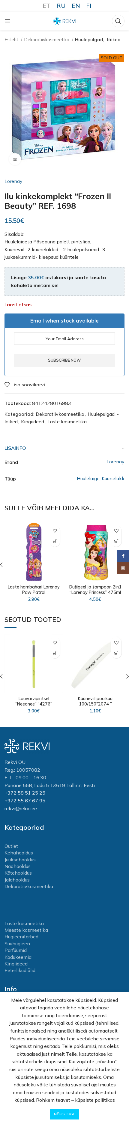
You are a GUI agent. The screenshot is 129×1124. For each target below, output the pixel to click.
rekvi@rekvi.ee (20, 808)
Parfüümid (15, 950)
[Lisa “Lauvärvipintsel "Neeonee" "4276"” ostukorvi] (55, 653)
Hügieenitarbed (21, 937)
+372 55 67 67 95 (24, 801)
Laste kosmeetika (67, 421)
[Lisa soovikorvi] (55, 531)
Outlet (11, 846)
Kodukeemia (18, 957)
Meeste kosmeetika (26, 930)
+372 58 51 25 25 (24, 793)
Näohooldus (17, 866)
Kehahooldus (18, 853)
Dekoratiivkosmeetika (47, 39)
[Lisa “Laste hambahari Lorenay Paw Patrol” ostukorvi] (55, 541)
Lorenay (13, 181)
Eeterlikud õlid (19, 970)
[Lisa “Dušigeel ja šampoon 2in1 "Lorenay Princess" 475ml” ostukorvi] (116, 541)
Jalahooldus (17, 880)
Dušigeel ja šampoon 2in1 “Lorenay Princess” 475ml (95, 589)
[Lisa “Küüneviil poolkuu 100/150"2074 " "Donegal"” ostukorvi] (116, 653)
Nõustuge (64, 1114)
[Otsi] (118, 21)
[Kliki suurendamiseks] (15, 159)
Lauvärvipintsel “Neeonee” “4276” (33, 701)
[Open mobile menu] (8, 21)
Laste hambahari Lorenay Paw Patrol (34, 589)
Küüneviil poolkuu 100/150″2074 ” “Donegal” (95, 704)
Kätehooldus (18, 873)
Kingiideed (32, 421)
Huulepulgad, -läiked (98, 39)
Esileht (12, 39)
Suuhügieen (17, 943)
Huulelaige (88, 478)
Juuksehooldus (20, 860)
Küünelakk (113, 478)
